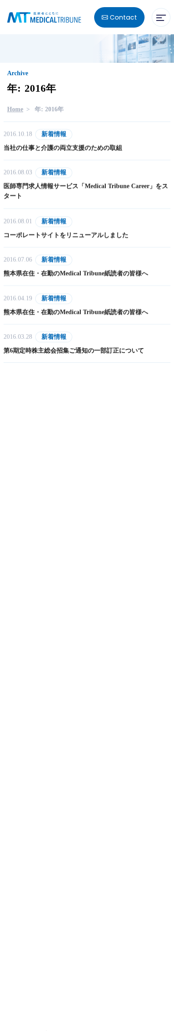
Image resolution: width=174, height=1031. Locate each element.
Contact (122, 17)
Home (15, 109)
